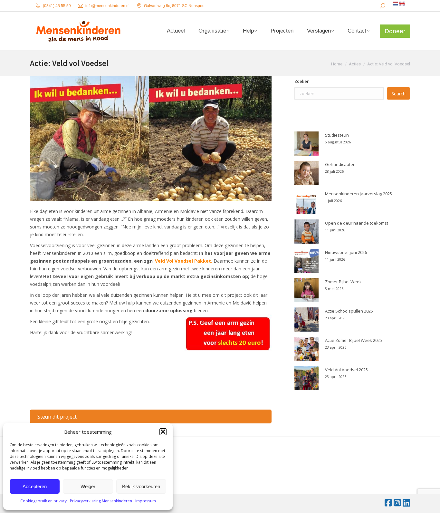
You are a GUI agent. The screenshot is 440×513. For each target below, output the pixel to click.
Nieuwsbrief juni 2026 (346, 252)
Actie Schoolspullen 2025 (349, 311)
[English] (402, 3)
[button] (163, 432)
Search (398, 94)
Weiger (88, 486)
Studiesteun (337, 135)
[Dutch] (395, 3)
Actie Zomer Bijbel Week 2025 (353, 340)
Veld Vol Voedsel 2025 (346, 370)
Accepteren (35, 486)
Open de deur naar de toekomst (356, 223)
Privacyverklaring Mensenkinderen (101, 501)
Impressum (145, 501)
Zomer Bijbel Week (343, 282)
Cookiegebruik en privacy (43, 501)
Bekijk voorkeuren (141, 486)
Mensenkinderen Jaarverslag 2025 (358, 194)
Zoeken (302, 81)
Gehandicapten (340, 164)
